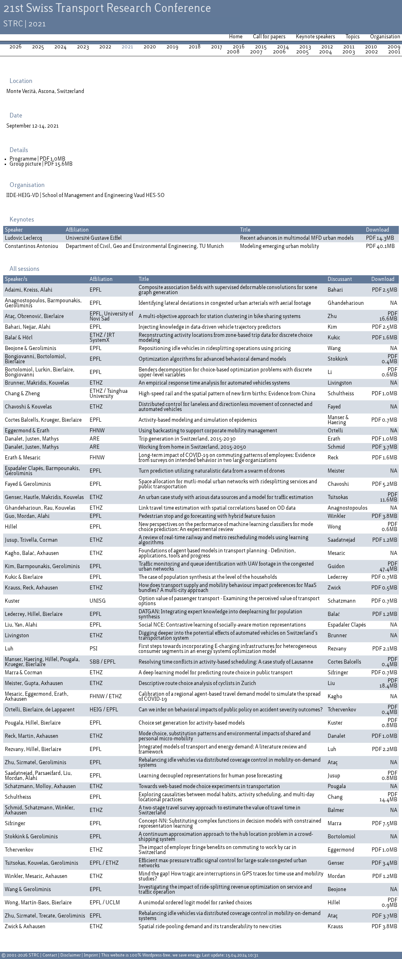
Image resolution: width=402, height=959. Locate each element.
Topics (352, 36)
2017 (216, 46)
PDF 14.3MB (380, 238)
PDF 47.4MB (388, 567)
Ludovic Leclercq (23, 238)
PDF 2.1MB (384, 648)
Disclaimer (70, 955)
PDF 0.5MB (384, 587)
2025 (38, 46)
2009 (394, 46)
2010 (371, 46)
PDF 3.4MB (384, 863)
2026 (15, 46)
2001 (394, 51)
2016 (239, 46)
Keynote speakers (315, 36)
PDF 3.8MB (384, 516)
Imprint (91, 955)
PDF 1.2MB (384, 540)
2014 (283, 46)
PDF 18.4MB (388, 683)
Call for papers (269, 36)
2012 (327, 46)
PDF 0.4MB (389, 359)
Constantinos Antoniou (31, 246)
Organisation (385, 36)
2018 (195, 46)
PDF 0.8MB (389, 723)
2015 (261, 46)
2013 (305, 46)
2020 (150, 46)
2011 (349, 46)
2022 (105, 46)
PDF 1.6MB (384, 337)
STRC (34, 955)
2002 (371, 51)
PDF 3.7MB (384, 447)
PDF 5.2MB (384, 484)
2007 (256, 51)
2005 (302, 51)
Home (235, 36)
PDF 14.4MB (388, 797)
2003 (348, 51)
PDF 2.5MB (384, 290)
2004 (325, 51)
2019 (172, 46)
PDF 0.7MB (384, 420)
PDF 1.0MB (52, 159)
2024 (60, 46)
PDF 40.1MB (380, 246)
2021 (127, 46)
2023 (83, 46)
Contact (49, 955)
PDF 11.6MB (388, 497)
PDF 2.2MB (384, 749)
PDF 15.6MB (58, 164)
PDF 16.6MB (388, 316)
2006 (279, 51)
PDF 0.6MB (389, 372)
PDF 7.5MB (384, 823)
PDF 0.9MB (389, 903)
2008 (233, 51)
